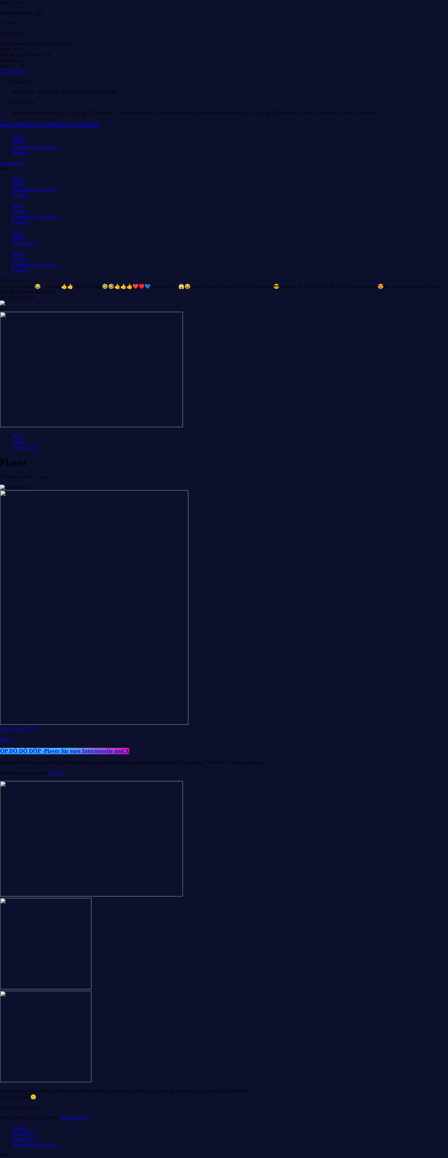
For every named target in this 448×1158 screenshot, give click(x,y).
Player (6, 739)
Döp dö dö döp (74, 1118)
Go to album (12, 71)
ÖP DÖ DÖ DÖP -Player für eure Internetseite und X (64, 751)
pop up (17, 163)
